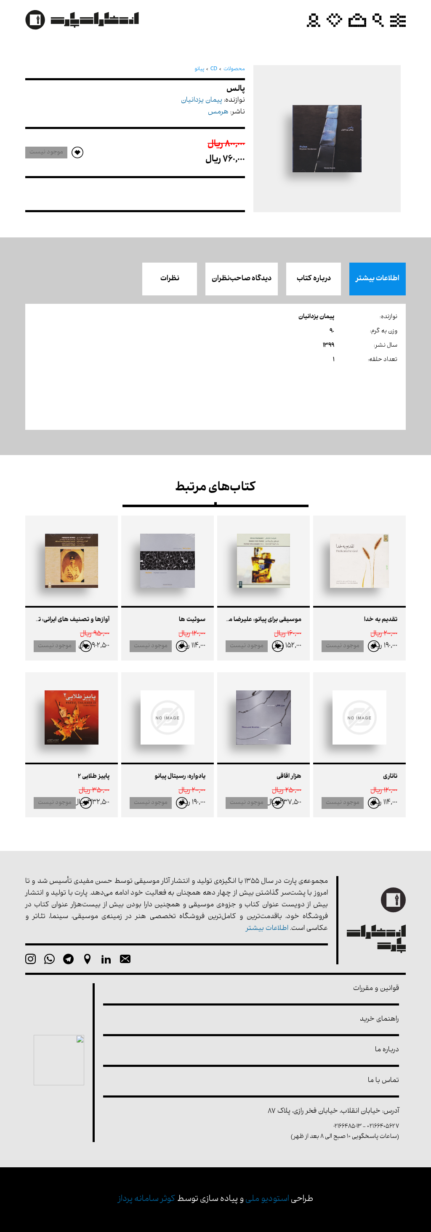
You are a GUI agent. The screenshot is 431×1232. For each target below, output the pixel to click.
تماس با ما (383, 1081)
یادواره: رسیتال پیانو (179, 776)
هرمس (218, 112)
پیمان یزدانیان (201, 100)
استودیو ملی (267, 1199)
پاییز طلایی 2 (93, 776)
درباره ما (387, 1050)
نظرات (169, 279)
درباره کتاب (314, 279)
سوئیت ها (192, 620)
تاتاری (390, 776)
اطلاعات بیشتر (377, 279)
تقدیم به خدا (380, 620)
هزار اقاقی (289, 776)
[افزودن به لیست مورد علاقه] (374, 646)
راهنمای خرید (379, 1019)
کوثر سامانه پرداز (147, 1199)
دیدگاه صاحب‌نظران (241, 279)
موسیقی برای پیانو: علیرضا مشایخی (255, 620)
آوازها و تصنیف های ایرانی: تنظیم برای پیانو (54, 620)
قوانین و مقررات (376, 989)
